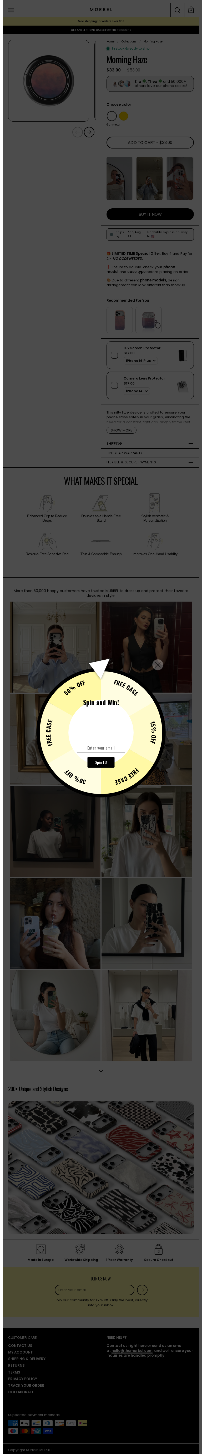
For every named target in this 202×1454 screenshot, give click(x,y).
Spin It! (101, 762)
